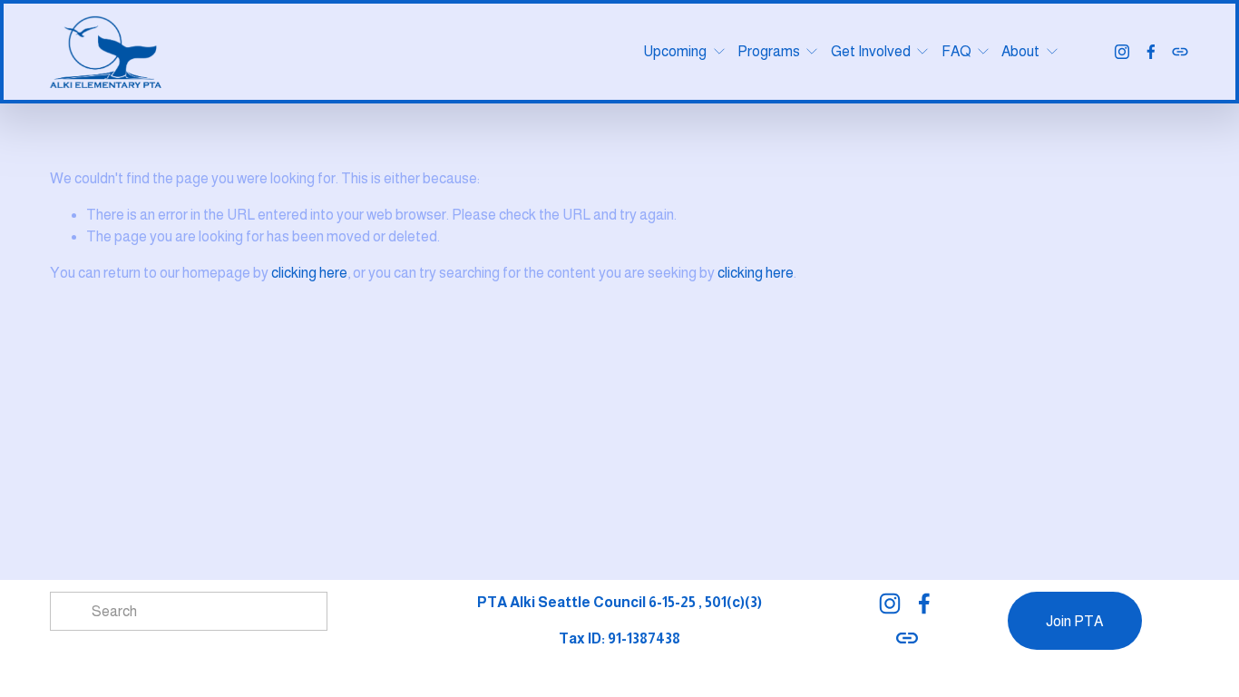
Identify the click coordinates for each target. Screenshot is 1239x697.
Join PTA (1074, 621)
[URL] (1180, 52)
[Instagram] (1122, 52)
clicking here (309, 272)
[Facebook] (1151, 52)
